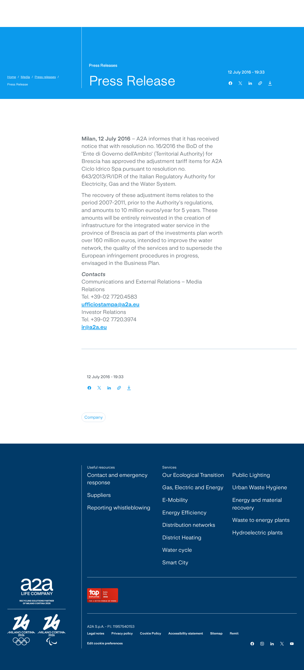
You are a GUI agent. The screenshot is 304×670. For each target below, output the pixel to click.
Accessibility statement (185, 633)
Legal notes (95, 633)
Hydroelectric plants (257, 532)
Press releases (45, 77)
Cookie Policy (150, 633)
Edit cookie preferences (105, 643)
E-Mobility (175, 500)
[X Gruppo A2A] (282, 643)
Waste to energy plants (261, 520)
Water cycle (177, 550)
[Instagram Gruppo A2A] (262, 643)
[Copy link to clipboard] (260, 83)
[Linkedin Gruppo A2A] (272, 643)
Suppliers (99, 495)
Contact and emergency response (117, 479)
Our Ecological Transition (193, 475)
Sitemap (216, 633)
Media (25, 77)
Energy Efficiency (184, 512)
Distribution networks (188, 525)
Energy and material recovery (257, 504)
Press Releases (103, 65)
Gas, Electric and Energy (192, 487)
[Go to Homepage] (36, 611)
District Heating (181, 537)
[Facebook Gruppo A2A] (252, 643)
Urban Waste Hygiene (259, 487)
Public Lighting (251, 475)
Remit (234, 633)
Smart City (175, 562)
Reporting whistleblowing (118, 507)
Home (11, 77)
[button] (270, 83)
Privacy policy (122, 633)
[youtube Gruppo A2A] (292, 643)
